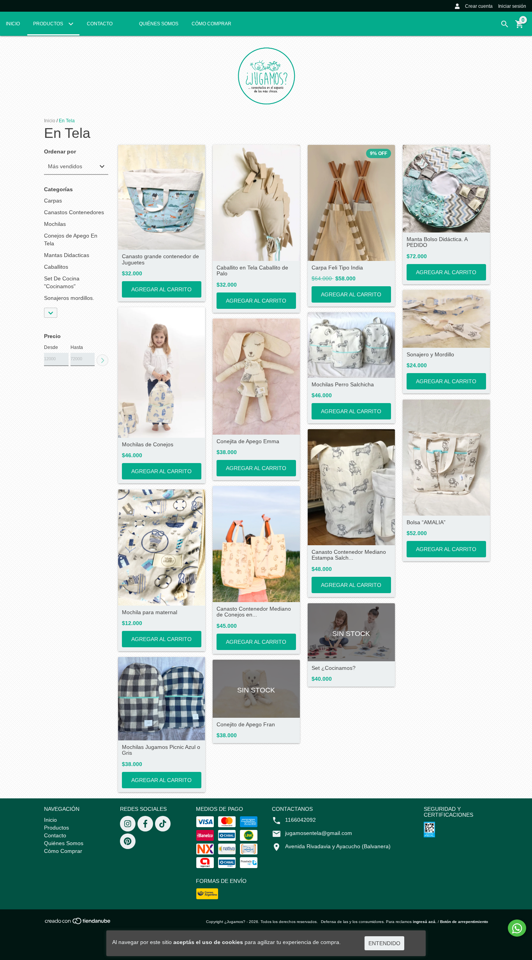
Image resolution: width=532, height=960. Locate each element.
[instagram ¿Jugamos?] (128, 823)
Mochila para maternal (149, 612)
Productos (48, 23)
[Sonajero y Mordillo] (446, 319)
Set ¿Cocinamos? (334, 668)
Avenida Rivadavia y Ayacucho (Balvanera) (338, 846)
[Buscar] (504, 24)
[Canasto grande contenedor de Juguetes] (161, 197)
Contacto (100, 23)
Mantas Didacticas (66, 255)
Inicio (13, 23)
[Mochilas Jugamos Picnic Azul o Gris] (161, 698)
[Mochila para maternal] (161, 548)
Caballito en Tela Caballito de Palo (252, 271)
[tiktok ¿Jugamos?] (163, 823)
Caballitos (56, 267)
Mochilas (55, 224)
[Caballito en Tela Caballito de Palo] (256, 203)
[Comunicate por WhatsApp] (517, 928)
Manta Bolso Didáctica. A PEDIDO (437, 242)
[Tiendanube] (78, 923)
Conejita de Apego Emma (248, 441)
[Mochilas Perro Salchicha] (351, 345)
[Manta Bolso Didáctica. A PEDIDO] (446, 189)
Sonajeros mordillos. (69, 298)
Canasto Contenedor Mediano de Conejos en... (254, 612)
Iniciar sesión (512, 6)
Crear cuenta (479, 6)
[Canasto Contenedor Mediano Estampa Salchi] (351, 487)
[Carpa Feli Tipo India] (351, 203)
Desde (51, 347)
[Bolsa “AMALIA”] (446, 458)
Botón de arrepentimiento (464, 921)
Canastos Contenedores (74, 212)
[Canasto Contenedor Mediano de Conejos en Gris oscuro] (256, 544)
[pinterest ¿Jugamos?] (128, 841)
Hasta (76, 347)
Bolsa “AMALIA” (426, 522)
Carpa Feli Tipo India (337, 268)
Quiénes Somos (158, 23)
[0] (519, 27)
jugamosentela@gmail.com (318, 833)
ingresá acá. (425, 921)
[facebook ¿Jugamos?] (145, 823)
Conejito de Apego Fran (246, 724)
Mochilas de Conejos (147, 444)
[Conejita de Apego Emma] (256, 377)
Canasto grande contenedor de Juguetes (160, 259)
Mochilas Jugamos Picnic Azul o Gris (161, 750)
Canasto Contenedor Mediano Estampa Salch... (349, 555)
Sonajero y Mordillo (430, 355)
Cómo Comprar (211, 23)
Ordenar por (60, 152)
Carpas (53, 200)
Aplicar (102, 360)
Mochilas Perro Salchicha (343, 385)
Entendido (384, 943)
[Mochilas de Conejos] (161, 372)
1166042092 (300, 820)
